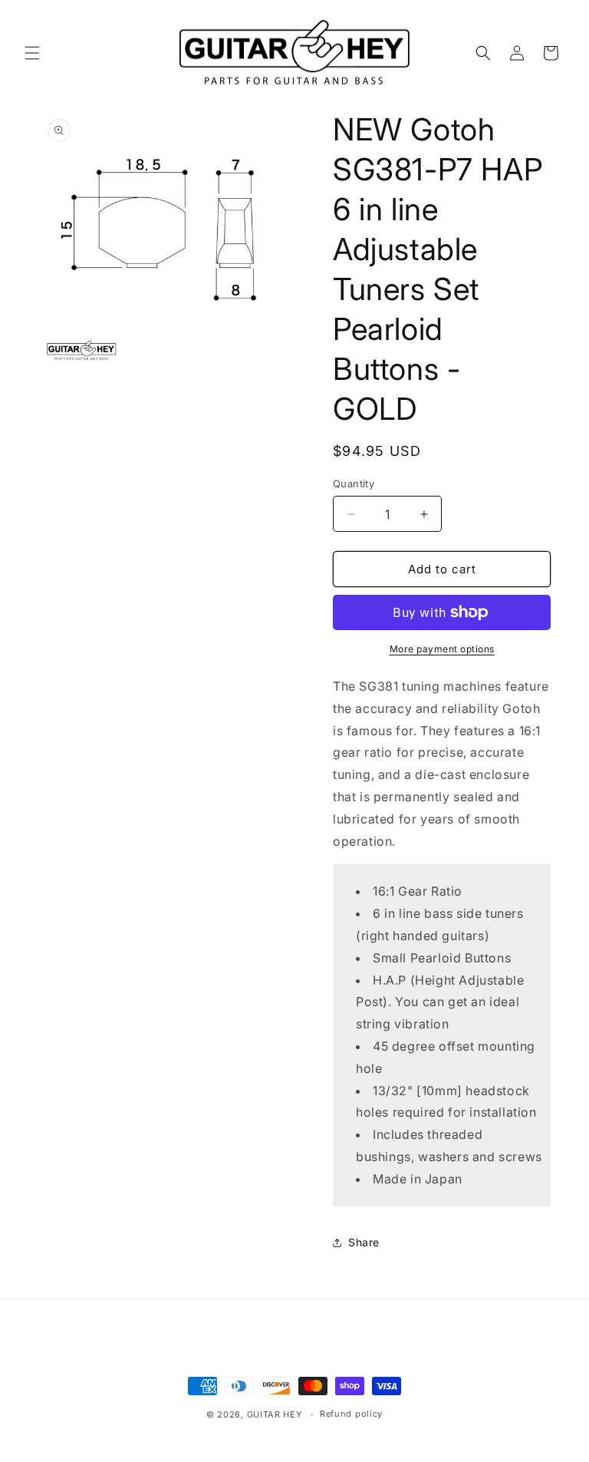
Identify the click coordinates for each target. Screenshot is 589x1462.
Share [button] (364, 1242)
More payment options (442, 649)
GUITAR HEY (274, 1414)
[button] (32, 53)
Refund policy (351, 1413)
